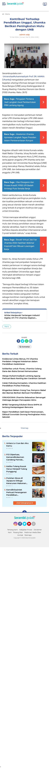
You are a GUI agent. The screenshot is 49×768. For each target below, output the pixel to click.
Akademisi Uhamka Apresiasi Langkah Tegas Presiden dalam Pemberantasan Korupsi (20, 137)
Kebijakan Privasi (25, 530)
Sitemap (24, 428)
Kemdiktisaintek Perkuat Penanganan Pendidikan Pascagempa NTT (16, 492)
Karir (10, 532)
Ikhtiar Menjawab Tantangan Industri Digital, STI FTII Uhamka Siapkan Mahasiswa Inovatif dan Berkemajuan (22, 316)
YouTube (30, 527)
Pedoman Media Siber (32, 532)
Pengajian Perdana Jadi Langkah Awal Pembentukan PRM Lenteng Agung (20, 102)
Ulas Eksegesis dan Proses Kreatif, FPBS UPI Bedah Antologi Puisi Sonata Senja (19, 185)
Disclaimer (38, 530)
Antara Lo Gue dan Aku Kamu (17, 444)
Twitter (25, 527)
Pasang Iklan (18, 532)
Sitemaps (28, 535)
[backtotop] (24, 512)
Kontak (20, 535)
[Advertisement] (24, 656)
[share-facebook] (18, 341)
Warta (6, 326)
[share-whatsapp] (26, 341)
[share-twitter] (22, 341)
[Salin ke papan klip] (30, 341)
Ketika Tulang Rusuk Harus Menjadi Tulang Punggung (16, 469)
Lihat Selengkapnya (24, 503)
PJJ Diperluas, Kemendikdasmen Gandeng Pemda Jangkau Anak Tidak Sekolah (16, 457)
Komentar (26, 347)
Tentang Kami (12, 530)
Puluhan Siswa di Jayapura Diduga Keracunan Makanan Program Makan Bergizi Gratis (17, 481)
